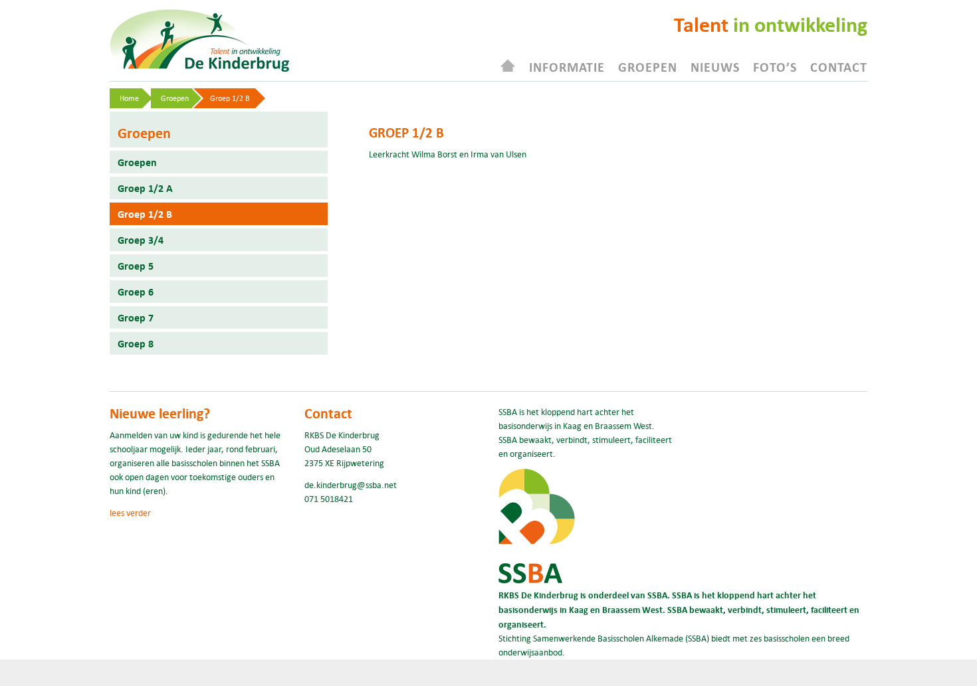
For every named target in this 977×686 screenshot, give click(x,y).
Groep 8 (136, 343)
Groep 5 (136, 265)
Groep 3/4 (140, 239)
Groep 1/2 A (145, 188)
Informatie (567, 67)
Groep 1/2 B (145, 214)
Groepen (647, 67)
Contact (838, 67)
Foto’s (775, 67)
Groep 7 (136, 317)
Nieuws (715, 67)
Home (129, 98)
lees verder (130, 513)
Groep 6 (136, 291)
